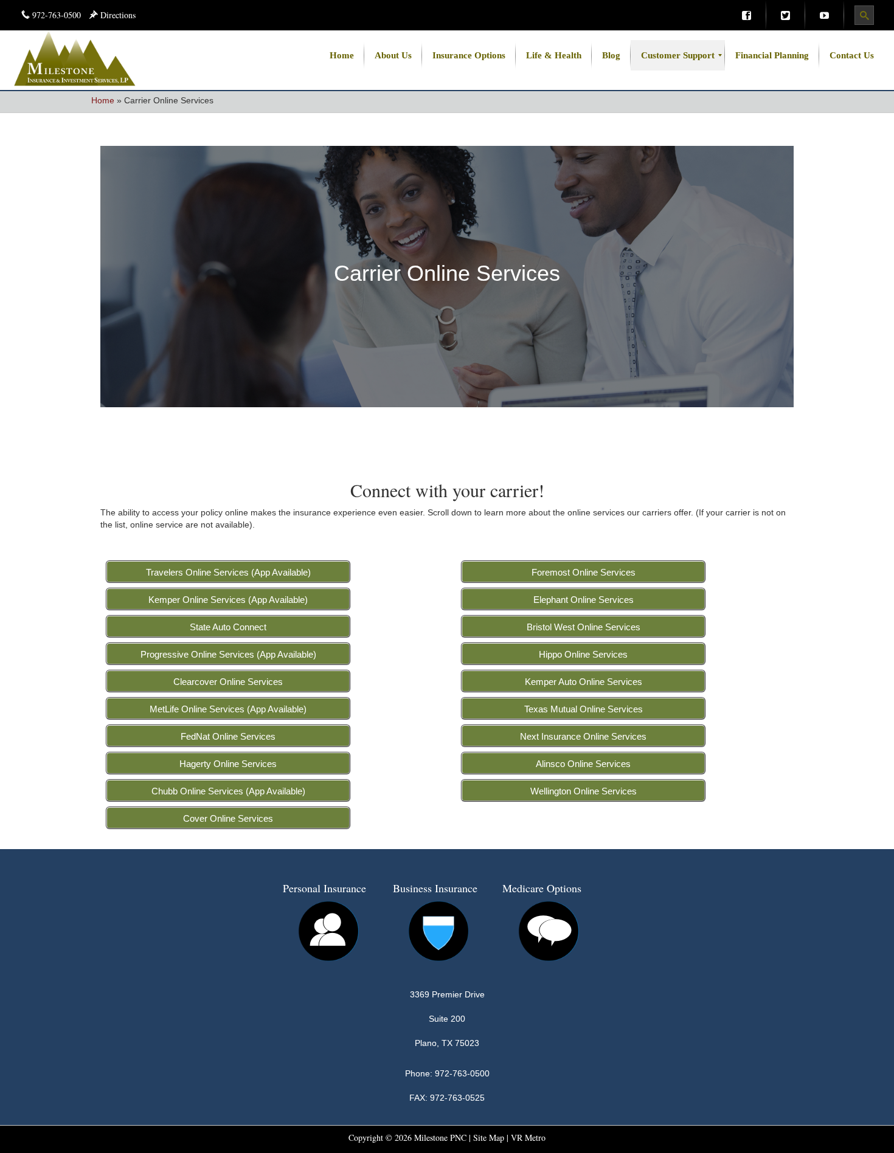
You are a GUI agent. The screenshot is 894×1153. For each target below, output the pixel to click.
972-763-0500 (56, 15)
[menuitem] (746, 15)
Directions (117, 15)
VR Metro (528, 1137)
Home (102, 100)
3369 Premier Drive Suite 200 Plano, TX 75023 (447, 1019)
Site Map (488, 1137)
